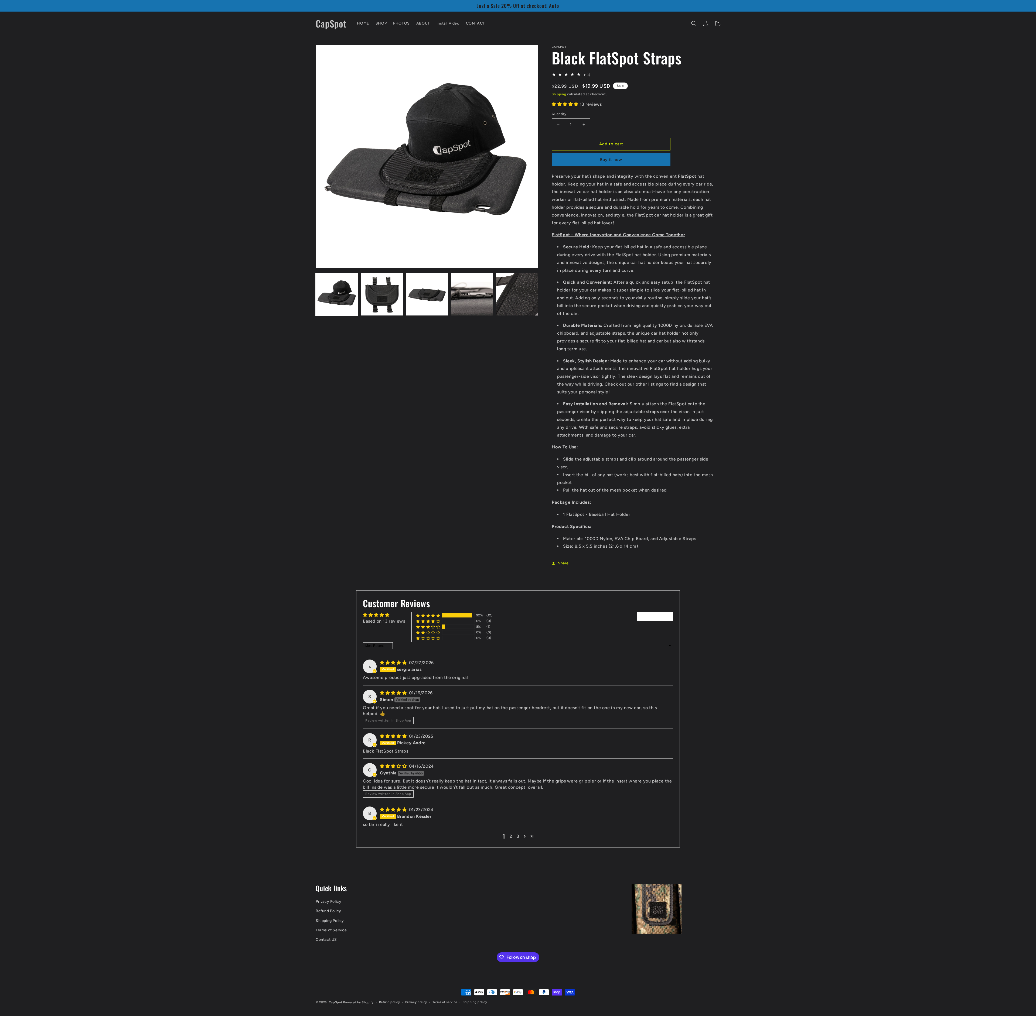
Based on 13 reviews (384, 621)
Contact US (326, 939)
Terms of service (444, 1002)
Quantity (559, 114)
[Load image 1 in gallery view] (337, 294)
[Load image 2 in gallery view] (382, 294)
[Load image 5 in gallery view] (517, 294)
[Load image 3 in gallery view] (427, 294)
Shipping (559, 94)
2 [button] (511, 836)
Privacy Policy (328, 901)
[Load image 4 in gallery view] (472, 294)
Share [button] (563, 563)
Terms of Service (331, 930)
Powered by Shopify (358, 1002)
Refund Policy (328, 911)
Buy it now (611, 159)
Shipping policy (475, 1002)
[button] (694, 23)
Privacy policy (416, 1002)
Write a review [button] (655, 616)
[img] (394, 662)
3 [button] (518, 836)
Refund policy (389, 1002)
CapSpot (335, 1002)
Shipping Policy (330, 920)
